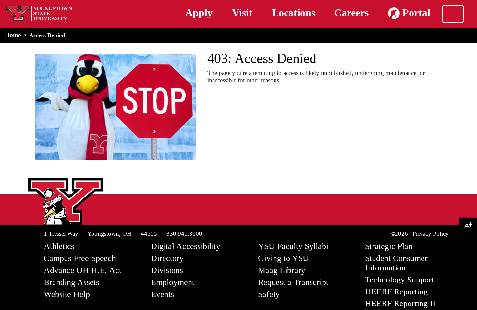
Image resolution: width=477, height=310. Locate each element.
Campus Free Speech (80, 258)
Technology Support (399, 279)
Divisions (167, 270)
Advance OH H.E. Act (82, 270)
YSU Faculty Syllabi (293, 246)
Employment (172, 282)
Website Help (67, 294)
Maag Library (281, 270)
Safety (269, 294)
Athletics (59, 246)
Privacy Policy (430, 233)
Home (13, 35)
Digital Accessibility (185, 246)
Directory (167, 258)
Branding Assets (71, 282)
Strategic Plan (388, 246)
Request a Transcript (293, 282)
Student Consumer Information (396, 263)
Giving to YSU (283, 258)
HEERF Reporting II (400, 303)
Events (162, 294)
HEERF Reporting (396, 291)
